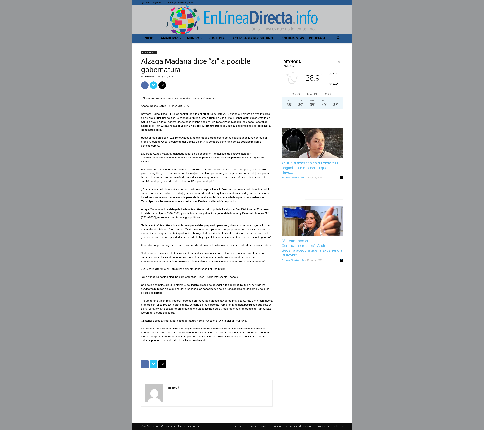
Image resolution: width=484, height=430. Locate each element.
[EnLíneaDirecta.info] (242, 19)
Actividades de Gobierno (253, 38)
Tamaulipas (168, 38)
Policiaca (317, 38)
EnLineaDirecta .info (293, 177)
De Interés (216, 38)
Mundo (193, 38)
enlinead (149, 76)
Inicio (149, 38)
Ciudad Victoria (149, 52)
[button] (338, 38)
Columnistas (293, 38)
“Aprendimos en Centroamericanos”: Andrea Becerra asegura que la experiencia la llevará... (312, 248)
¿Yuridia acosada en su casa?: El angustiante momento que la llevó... (310, 168)
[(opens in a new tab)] (312, 143)
